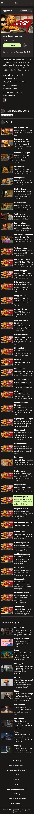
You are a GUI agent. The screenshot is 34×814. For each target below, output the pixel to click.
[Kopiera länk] (5, 100)
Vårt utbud (16, 760)
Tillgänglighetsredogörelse (16, 798)
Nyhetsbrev (15, 779)
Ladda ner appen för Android (16, 770)
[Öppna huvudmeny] (2, 3)
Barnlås (17, 774)
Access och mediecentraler (16, 789)
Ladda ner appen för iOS (15, 765)
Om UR (16, 794)
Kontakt (16, 784)
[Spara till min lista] (25, 45)
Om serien (25, 10)
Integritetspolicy (16, 803)
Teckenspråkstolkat (23, 52)
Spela (11, 45)
